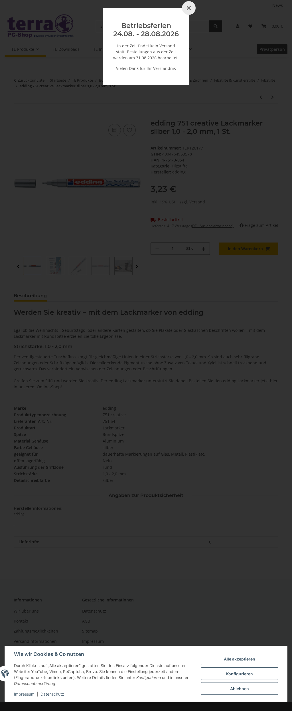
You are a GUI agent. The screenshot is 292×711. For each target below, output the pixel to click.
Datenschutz (52, 694)
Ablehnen (239, 688)
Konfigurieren (239, 673)
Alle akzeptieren (239, 659)
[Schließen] (189, 8)
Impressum (24, 694)
